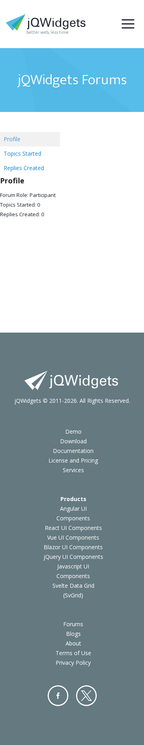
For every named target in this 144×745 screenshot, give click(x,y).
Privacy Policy (73, 662)
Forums (73, 624)
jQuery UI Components (73, 556)
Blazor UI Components (73, 547)
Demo (73, 431)
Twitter (86, 695)
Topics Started (22, 153)
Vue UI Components (73, 537)
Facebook (58, 695)
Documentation (73, 451)
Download (73, 441)
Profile (12, 139)
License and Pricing (73, 460)
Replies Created (24, 168)
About (73, 643)
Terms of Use (73, 653)
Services (73, 470)
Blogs (73, 633)
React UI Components (73, 528)
